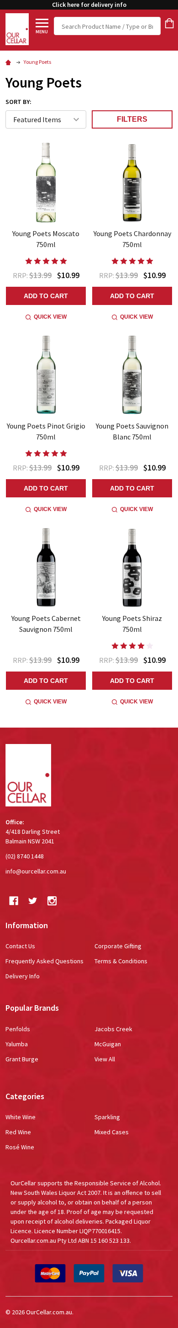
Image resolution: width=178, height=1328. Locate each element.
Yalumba (16, 1044)
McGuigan (107, 1044)
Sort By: (18, 102)
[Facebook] (13, 901)
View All (104, 1059)
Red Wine (18, 1132)
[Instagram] (52, 901)
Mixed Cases (111, 1132)
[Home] (9, 61)
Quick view (50, 317)
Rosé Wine (19, 1147)
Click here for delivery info (89, 4)
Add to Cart (46, 296)
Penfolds (17, 1029)
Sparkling (107, 1117)
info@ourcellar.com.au (35, 871)
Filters (132, 119)
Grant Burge (21, 1059)
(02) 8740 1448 (24, 856)
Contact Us (20, 946)
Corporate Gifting (117, 946)
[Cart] (169, 23)
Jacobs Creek (113, 1029)
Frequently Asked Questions (44, 961)
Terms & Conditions (120, 961)
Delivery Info (22, 976)
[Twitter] (33, 901)
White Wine (20, 1117)
